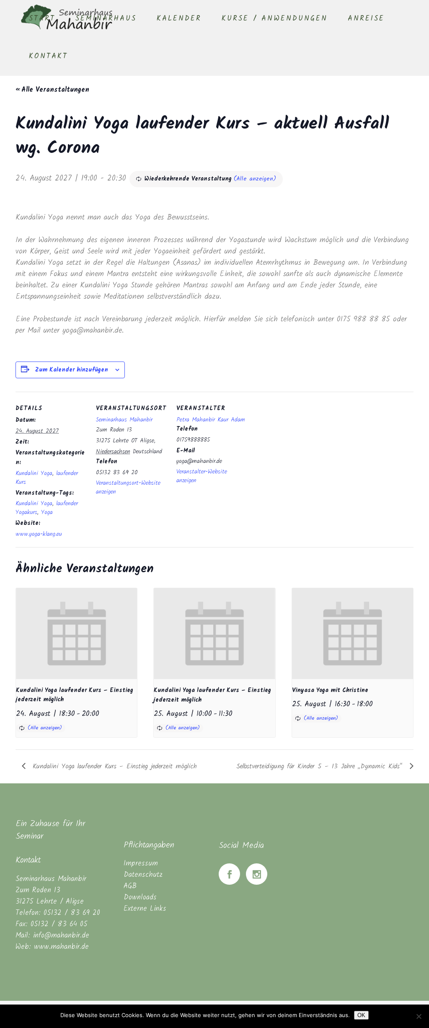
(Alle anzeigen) (255, 178)
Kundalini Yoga (34, 473)
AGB (130, 886)
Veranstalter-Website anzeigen (201, 476)
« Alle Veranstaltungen (52, 90)
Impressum (141, 863)
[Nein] (418, 1016)
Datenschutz (143, 875)
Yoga (47, 512)
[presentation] (76, 633)
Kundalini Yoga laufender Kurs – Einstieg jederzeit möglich (113, 766)
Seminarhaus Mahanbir (124, 419)
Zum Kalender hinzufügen (71, 370)
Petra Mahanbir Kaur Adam (210, 419)
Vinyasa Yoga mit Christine (330, 690)
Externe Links (145, 908)
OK (361, 1015)
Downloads (140, 897)
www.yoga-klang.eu (39, 534)
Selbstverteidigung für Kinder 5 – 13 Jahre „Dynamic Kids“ (321, 766)
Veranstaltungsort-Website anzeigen (128, 487)
